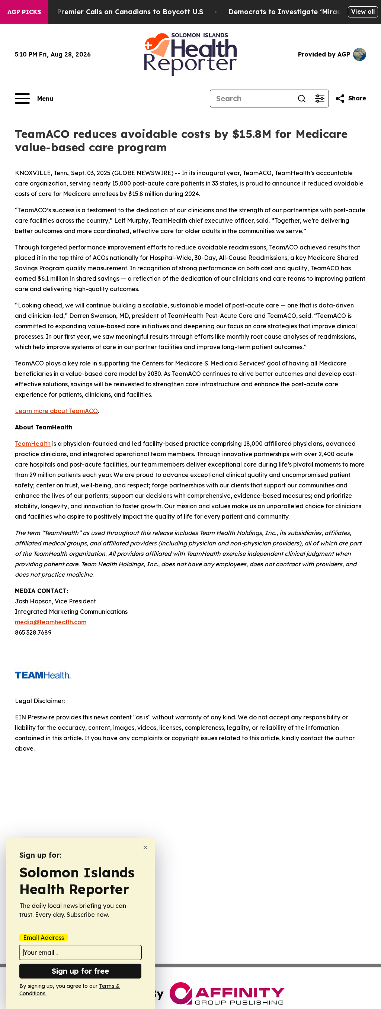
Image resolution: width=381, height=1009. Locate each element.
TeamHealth (33, 443)
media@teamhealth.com (50, 622)
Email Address (43, 937)
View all (363, 11)
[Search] (302, 98)
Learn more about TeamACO (56, 411)
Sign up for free (80, 971)
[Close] (145, 847)
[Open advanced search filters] (320, 98)
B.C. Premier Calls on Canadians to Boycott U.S (122, 11)
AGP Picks (24, 12)
